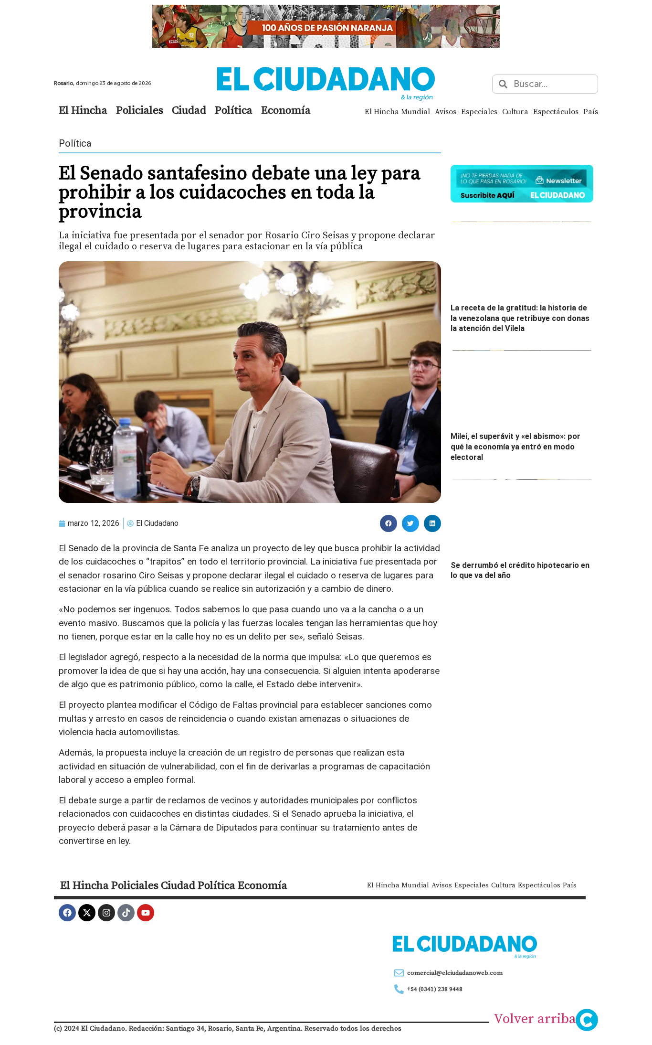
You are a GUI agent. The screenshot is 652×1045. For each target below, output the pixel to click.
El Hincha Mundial (397, 111)
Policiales (139, 109)
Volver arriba (535, 1018)
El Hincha (83, 109)
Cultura (515, 111)
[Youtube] (145, 912)
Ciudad (189, 109)
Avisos (445, 111)
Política (233, 109)
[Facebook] (67, 912)
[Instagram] (106, 912)
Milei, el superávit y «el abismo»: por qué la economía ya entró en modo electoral (515, 446)
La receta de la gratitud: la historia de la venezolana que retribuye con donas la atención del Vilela (520, 318)
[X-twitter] (86, 912)
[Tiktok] (126, 912)
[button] (388, 523)
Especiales (479, 111)
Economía (286, 109)
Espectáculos (555, 111)
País (590, 111)
